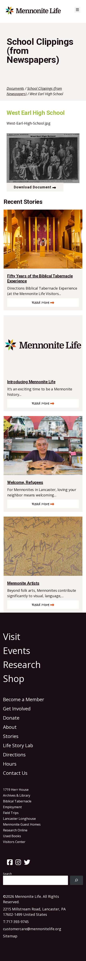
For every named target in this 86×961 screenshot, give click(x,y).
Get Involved (17, 708)
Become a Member (23, 699)
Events (16, 650)
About (10, 727)
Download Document (32, 187)
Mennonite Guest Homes (22, 824)
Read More (40, 302)
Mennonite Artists (23, 583)
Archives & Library (16, 795)
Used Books (12, 836)
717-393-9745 (17, 921)
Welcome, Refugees (25, 482)
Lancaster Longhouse (19, 818)
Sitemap (10, 936)
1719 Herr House (16, 789)
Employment (12, 807)
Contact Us (15, 773)
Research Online (15, 830)
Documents (15, 88)
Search (7, 874)
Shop (13, 678)
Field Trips (11, 813)
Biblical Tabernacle (17, 801)
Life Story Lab (18, 745)
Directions (14, 754)
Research (22, 664)
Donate (11, 717)
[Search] (76, 880)
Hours (9, 763)
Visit (11, 636)
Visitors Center (14, 842)
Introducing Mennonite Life (31, 381)
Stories (10, 736)
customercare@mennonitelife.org (32, 928)
